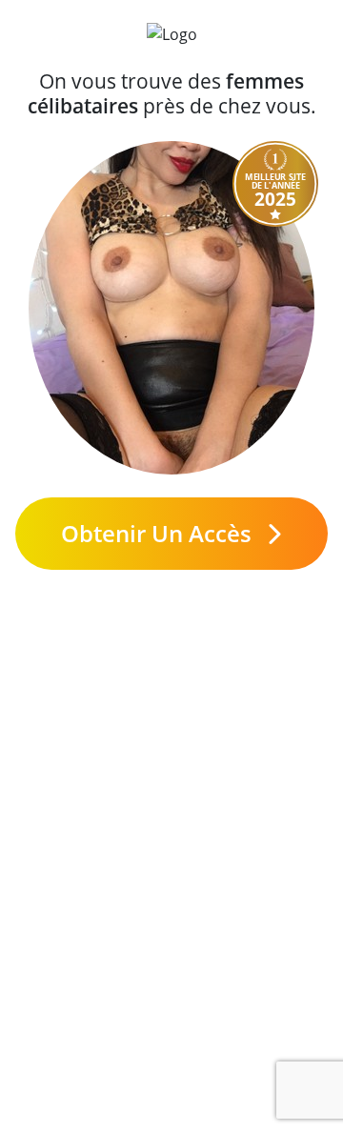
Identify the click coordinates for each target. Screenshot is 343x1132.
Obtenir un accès (159, 533)
